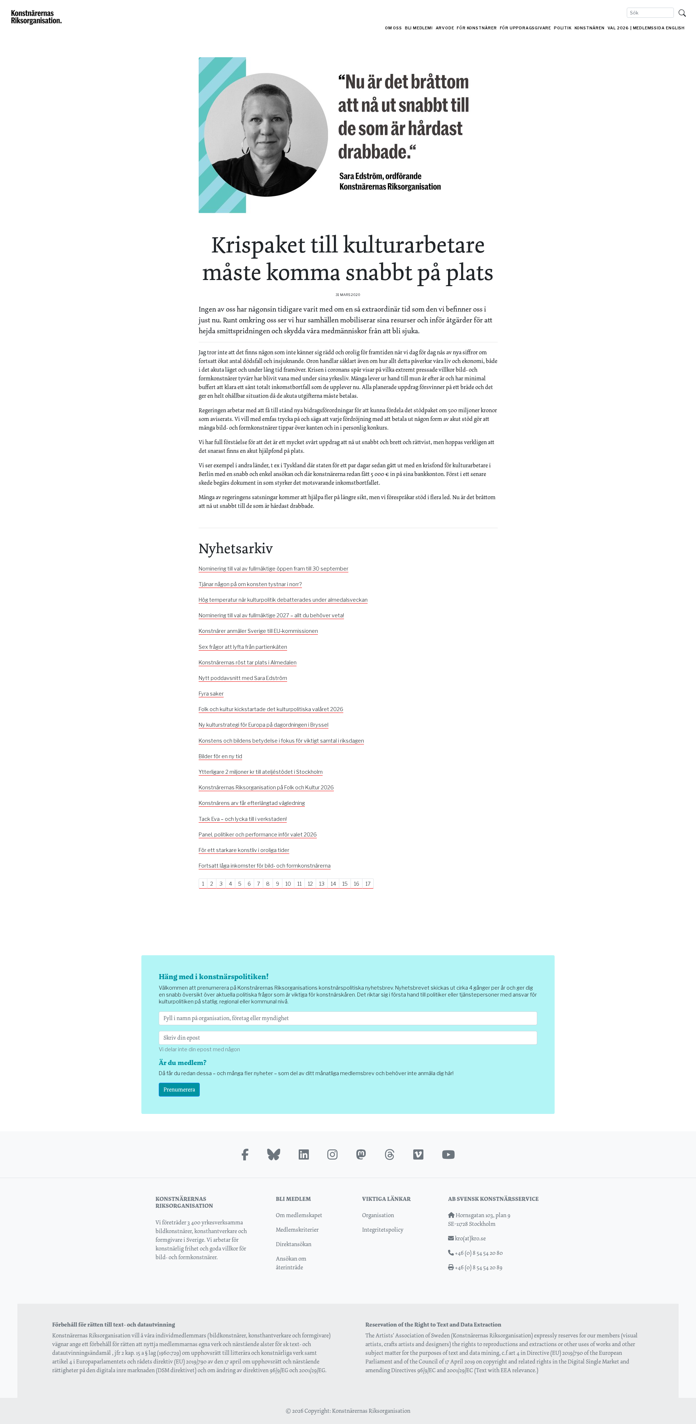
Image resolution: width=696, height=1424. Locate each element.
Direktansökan (293, 1244)
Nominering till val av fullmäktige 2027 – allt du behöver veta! (271, 615)
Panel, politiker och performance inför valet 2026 (258, 834)
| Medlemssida (647, 28)
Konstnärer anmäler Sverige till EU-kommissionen (258, 631)
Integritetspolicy (382, 1229)
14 (333, 884)
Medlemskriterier (297, 1229)
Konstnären (590, 28)
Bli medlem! (419, 28)
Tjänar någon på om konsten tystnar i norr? (250, 584)
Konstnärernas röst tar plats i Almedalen (248, 662)
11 (299, 884)
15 (345, 884)
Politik (563, 28)
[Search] (682, 13)
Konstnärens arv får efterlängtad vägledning (252, 803)
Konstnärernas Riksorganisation (371, 1411)
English (675, 28)
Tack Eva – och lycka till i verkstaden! (243, 819)
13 (321, 884)
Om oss (393, 28)
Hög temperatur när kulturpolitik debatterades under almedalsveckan (283, 600)
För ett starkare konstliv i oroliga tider (244, 850)
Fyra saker (211, 693)
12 (310, 884)
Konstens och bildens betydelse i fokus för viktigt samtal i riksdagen (281, 741)
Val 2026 (618, 28)
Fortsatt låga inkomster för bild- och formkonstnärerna (265, 866)
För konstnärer (477, 28)
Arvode (445, 28)
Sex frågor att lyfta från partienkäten (243, 647)
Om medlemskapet (299, 1215)
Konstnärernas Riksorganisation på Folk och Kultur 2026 (266, 787)
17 (367, 884)
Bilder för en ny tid (220, 756)
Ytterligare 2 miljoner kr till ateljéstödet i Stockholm (261, 772)
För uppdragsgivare (525, 28)
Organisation (378, 1215)
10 (288, 884)
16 (356, 884)
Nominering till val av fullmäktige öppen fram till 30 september (273, 568)
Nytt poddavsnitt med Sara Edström (243, 678)
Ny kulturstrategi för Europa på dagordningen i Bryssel (263, 725)
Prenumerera (179, 1089)
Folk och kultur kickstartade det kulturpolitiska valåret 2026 (271, 709)
